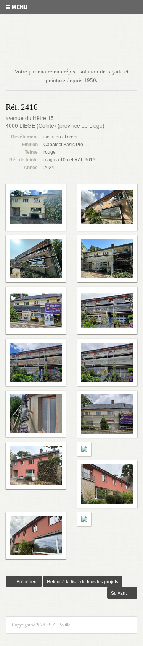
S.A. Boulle (72, 33)
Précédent (22, 581)
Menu (18, 7)
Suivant (117, 592)
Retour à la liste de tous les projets (82, 581)
